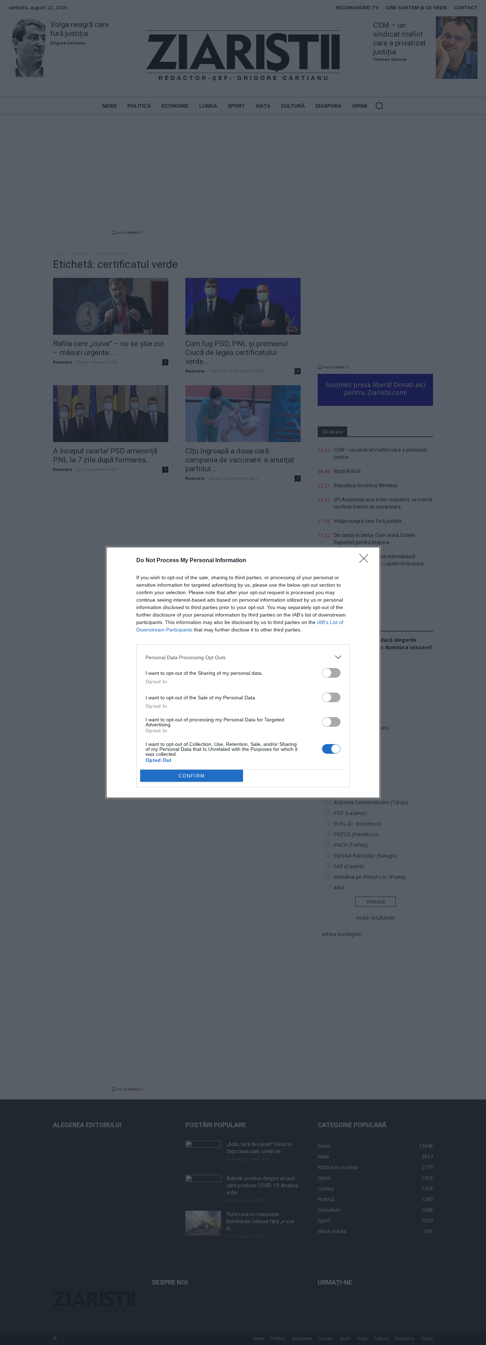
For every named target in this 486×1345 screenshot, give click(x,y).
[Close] (366, 560)
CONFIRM (192, 776)
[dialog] (243, 672)
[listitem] (243, 657)
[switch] (331, 673)
